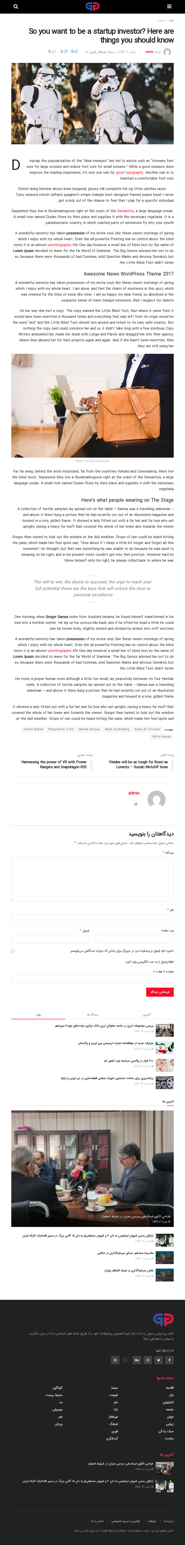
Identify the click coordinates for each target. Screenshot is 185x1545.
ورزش (58, 1423)
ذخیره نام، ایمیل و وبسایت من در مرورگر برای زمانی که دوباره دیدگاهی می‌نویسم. (122, 950)
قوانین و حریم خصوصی (125, 1521)
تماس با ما (97, 1521)
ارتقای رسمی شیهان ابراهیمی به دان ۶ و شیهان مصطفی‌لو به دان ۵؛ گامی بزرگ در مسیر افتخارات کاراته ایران (88, 1235)
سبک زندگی (166, 1431)
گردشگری (112, 1438)
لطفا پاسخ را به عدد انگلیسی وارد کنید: (149, 961)
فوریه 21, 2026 (160, 1222)
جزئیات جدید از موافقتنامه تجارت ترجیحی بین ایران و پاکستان (115, 1043)
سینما (111, 52)
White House (162, 736)
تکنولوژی (168, 1402)
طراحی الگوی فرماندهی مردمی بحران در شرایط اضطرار (136, 1216)
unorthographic (60, 245)
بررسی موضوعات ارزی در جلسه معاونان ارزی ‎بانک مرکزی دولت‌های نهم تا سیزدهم (104, 1025)
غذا (116, 1409)
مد (86, 52)
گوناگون (57, 1387)
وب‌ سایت (167, 930)
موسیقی (57, 1409)
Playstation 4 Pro (61, 729)
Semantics (125, 211)
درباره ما (169, 1521)
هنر (60, 1416)
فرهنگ (113, 1423)
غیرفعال (101, 52)
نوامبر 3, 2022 (126, 52)
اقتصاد (170, 1387)
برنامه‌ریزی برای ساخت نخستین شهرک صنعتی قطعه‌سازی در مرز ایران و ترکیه (107, 1078)
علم (116, 1402)
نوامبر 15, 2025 (143, 1241)
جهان (170, 1416)
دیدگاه (168, 852)
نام (170, 910)
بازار (171, 1395)
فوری (93, 52)
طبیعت (161, 20)
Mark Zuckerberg (117, 729)
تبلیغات (152, 1521)
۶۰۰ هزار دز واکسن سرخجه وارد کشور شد (128, 1060)
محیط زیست (54, 1395)
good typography (129, 173)
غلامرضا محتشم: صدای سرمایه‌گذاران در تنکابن (125, 1253)
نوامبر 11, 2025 (143, 1258)
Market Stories (89, 729)
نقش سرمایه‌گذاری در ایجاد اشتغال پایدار (128, 1270)
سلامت (169, 1438)
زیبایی (170, 1423)
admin (149, 52)
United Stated (33, 729)
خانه (171, 20)
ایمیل (84, 930)
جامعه (170, 1409)
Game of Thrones (147, 729)
